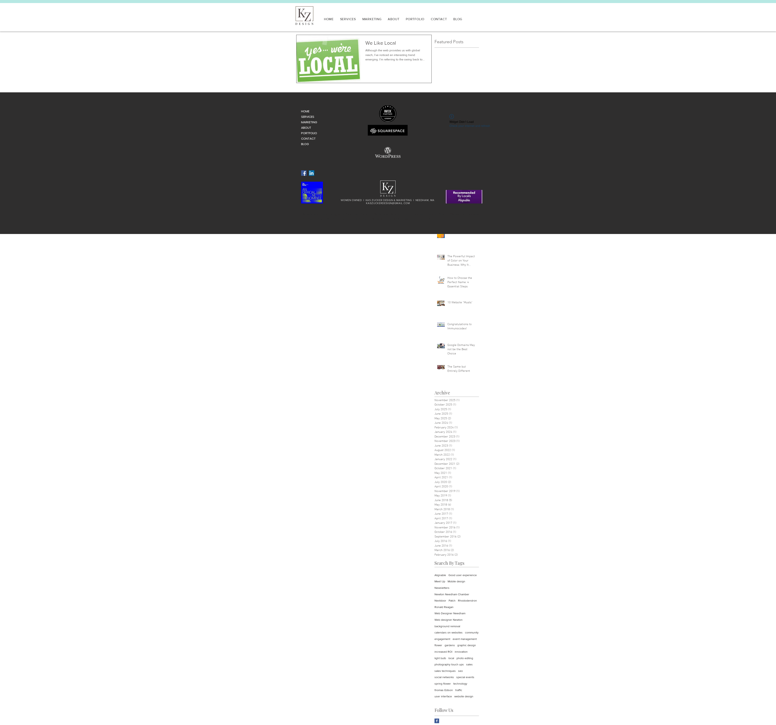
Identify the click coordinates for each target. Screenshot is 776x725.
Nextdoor (440, 600)
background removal (447, 626)
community (472, 632)
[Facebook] (304, 173)
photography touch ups (449, 664)
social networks (444, 677)
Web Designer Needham (449, 613)
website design (463, 696)
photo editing (465, 658)
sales (469, 664)
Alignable (440, 575)
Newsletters (441, 587)
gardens (450, 645)
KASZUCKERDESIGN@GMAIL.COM (388, 203)
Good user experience (462, 575)
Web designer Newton (448, 619)
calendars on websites (448, 632)
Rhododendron (467, 600)
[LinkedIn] (311, 173)
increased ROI (443, 651)
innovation (461, 651)
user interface (443, 696)
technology (460, 683)
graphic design (466, 645)
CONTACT (308, 138)
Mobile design (456, 581)
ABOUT (306, 127)
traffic (458, 690)
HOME (305, 111)
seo (460, 670)
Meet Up (439, 581)
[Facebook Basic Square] (436, 721)
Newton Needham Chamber (451, 594)
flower (438, 645)
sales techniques (445, 670)
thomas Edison (443, 690)
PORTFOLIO (309, 133)
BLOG (305, 144)
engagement (442, 639)
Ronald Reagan (443, 607)
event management (465, 639)
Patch (452, 600)
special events (465, 677)
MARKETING (309, 122)
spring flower (442, 683)
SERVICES (307, 117)
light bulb (440, 658)
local (451, 658)
